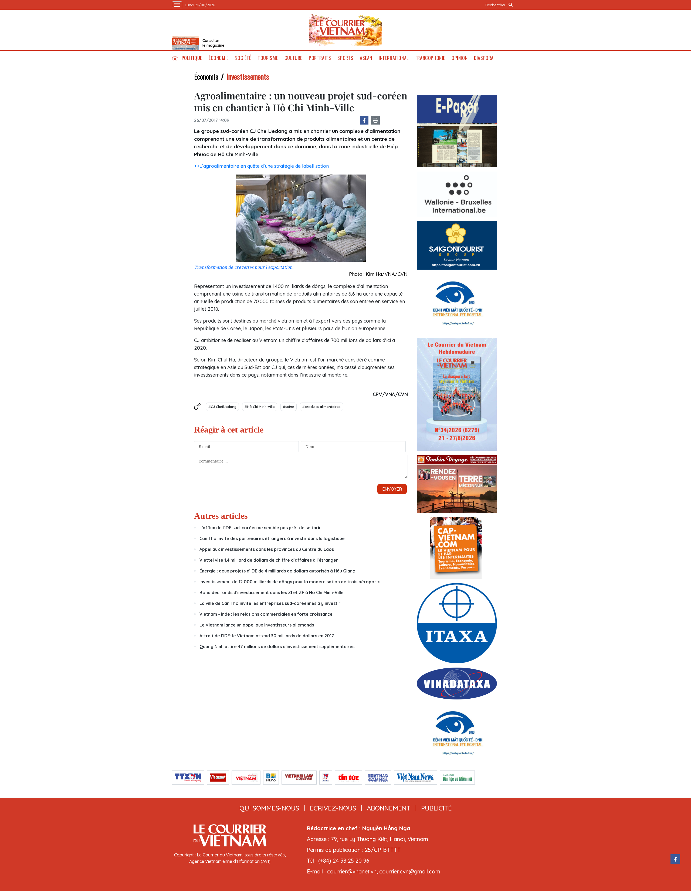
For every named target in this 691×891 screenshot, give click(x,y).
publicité (436, 808)
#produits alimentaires (321, 406)
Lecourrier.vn (345, 30)
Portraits (320, 58)
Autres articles (221, 516)
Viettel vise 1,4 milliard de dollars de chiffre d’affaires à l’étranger (268, 560)
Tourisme (268, 58)
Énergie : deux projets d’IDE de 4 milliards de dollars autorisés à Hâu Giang (277, 571)
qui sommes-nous (269, 808)
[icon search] (510, 5)
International (394, 58)
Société (243, 58)
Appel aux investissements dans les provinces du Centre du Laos (266, 549)
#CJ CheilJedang (222, 406)
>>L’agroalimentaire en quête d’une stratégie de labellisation (261, 166)
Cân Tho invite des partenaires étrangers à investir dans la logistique (272, 538)
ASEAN (366, 58)
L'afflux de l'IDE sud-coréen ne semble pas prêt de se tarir (260, 527)
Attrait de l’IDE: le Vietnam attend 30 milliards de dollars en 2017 (266, 635)
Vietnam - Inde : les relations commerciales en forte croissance (266, 614)
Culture (293, 58)
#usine (288, 406)
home (175, 58)
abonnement (388, 808)
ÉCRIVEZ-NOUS (333, 808)
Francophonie (430, 58)
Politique (192, 58)
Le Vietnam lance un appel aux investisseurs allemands (256, 625)
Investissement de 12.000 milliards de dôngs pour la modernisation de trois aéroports (289, 581)
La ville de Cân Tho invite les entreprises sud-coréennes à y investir (269, 603)
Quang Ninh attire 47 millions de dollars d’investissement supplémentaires (276, 646)
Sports (345, 58)
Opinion (460, 58)
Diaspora (484, 58)
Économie (219, 58)
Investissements (247, 76)
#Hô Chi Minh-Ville (260, 406)
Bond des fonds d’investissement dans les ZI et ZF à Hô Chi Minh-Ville (271, 592)
